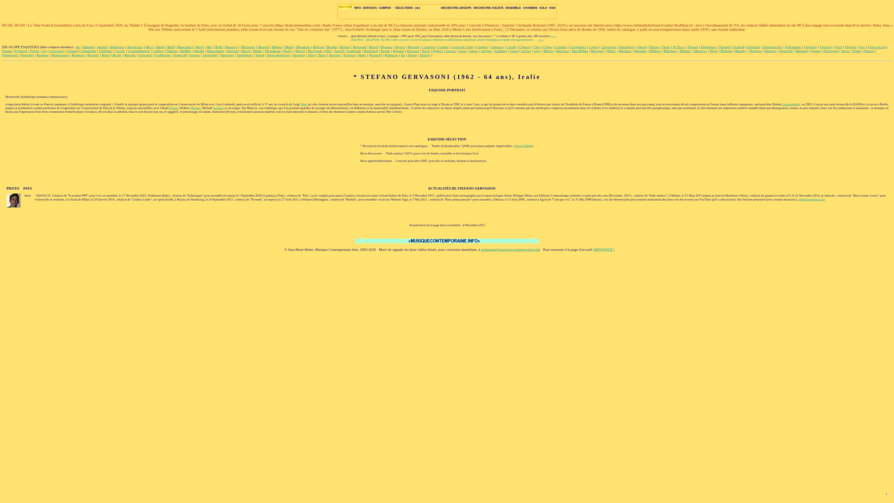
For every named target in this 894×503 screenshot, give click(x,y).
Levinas (218, 108)
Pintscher (27, 55)
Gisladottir (88, 51)
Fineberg (810, 47)
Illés (328, 51)
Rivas (106, 55)
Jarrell (339, 51)
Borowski (359, 47)
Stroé (311, 55)
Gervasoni (56, 51)
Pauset (869, 51)
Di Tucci (679, 47)
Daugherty (627, 47)
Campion (428, 47)
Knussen (413, 51)
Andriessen (135, 47)
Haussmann (215, 51)
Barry (200, 47)
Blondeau (303, 47)
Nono (304, 104)
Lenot (514, 51)
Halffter (185, 51)
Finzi (838, 47)
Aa (78, 47)
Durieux (195, 108)
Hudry (288, 51)
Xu (403, 55)
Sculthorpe (162, 55)
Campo (443, 47)
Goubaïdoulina (139, 51)
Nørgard (802, 51)
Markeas (625, 51)
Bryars (400, 47)
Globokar (106, 51)
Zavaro (425, 55)
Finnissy (826, 47)
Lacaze (451, 51)
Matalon (640, 51)
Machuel (562, 51)
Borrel (373, 47)
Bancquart (185, 47)
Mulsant (726, 51)
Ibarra (300, 51)
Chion (547, 47)
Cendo (511, 47)
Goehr (120, 51)
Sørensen (227, 55)
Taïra (322, 55)
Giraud (72, 51)
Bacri (150, 47)
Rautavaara (60, 55)
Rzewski (130, 55)
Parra (845, 51)
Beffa (219, 47)
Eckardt (739, 47)
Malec (611, 51)
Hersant (233, 51)
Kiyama (398, 51)
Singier (195, 55)
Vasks (362, 55)
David (642, 47)
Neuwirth (786, 51)
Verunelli (375, 55)
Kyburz (438, 51)
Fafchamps (793, 47)
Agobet (102, 47)
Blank (289, 47)
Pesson (173, 108)
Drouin (693, 47)
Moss (714, 51)
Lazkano (501, 51)
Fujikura (21, 51)
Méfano (655, 51)
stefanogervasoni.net (811, 199)
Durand (725, 47)
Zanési (412, 55)
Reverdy (93, 55)
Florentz (851, 47)
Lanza (473, 51)
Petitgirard (9, 55)
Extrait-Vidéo (522, 146)
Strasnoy (298, 55)
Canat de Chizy (462, 47)
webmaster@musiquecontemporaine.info (510, 250)
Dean (666, 47)
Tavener (334, 55)
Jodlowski (354, 51)
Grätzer (158, 51)
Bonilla (332, 47)
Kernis (385, 51)
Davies (654, 47)
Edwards (753, 47)
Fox (862, 47)
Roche (117, 55)
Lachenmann (790, 104)
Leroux (526, 51)
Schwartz (145, 55)
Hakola (172, 51)
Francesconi (877, 47)
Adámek (88, 47)
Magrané (597, 51)
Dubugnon (708, 47)
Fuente (7, 51)
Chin (536, 47)
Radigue (43, 55)
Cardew (482, 47)
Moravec (700, 51)
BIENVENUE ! (604, 250)
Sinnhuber (210, 55)
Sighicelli (180, 55)
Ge (44, 51)
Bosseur (387, 47)
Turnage (349, 55)
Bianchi (263, 47)
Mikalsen (670, 51)
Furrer (35, 51)
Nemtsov (770, 51)
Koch (426, 51)
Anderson (117, 47)
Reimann (78, 55)
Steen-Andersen (278, 55)
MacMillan (580, 51)
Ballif (171, 47)
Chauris (525, 47)
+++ (553, 36)
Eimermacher (772, 47)
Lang (462, 51)
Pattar (856, 51)
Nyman (815, 51)
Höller (257, 51)
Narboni (755, 51)
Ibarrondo (315, 51)
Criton (593, 47)
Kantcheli (371, 51)
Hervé (245, 51)
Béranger (248, 47)
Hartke (199, 51)
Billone (277, 47)
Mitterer (685, 51)
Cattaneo (497, 47)
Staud (260, 55)
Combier (561, 47)
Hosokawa (273, 51)
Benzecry (232, 47)
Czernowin (608, 47)
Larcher (486, 51)
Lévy (537, 51)
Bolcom (318, 47)
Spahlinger (245, 55)
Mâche (548, 51)
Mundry (741, 51)
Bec (209, 47)
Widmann (391, 55)
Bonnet (345, 47)
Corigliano (578, 47)
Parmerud (830, 51)
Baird (160, 47)
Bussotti (413, 47)
